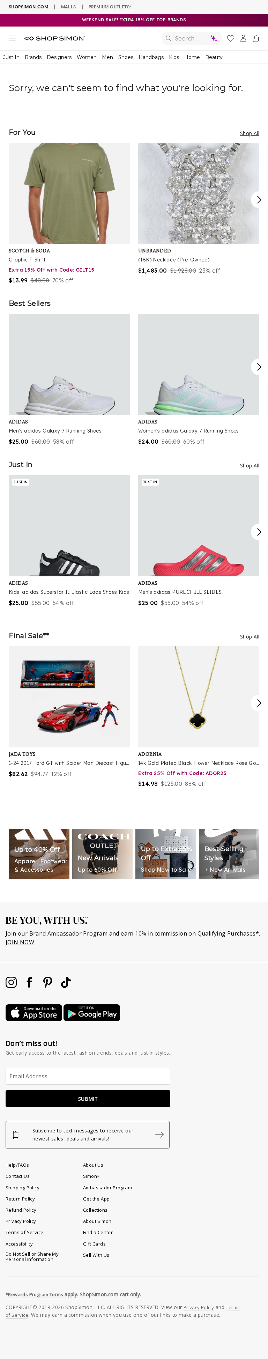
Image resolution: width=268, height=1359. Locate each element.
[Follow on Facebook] (30, 986)
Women (87, 57)
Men (107, 57)
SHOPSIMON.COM (28, 6)
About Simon (97, 1221)
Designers (59, 57)
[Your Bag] (255, 40)
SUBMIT (88, 1098)
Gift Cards (94, 1244)
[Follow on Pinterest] (48, 986)
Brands (33, 57)
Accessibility (19, 1244)
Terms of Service (24, 1232)
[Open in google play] (92, 1019)
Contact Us (18, 1176)
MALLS (68, 6)
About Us (93, 1165)
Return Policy (20, 1199)
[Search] (192, 38)
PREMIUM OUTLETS (110, 6)
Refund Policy (21, 1210)
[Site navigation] (12, 39)
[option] (69, 214)
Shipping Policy (22, 1187)
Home (192, 57)
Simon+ (91, 1176)
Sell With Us (96, 1255)
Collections (95, 1210)
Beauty (214, 57)
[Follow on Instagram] (12, 986)
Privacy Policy (21, 1221)
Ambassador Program (107, 1187)
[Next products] (259, 199)
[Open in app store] (35, 1019)
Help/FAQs (17, 1165)
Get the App (96, 1199)
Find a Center (98, 1232)
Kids (174, 57)
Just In (11, 57)
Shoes (125, 57)
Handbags (151, 57)
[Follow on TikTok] (66, 986)
